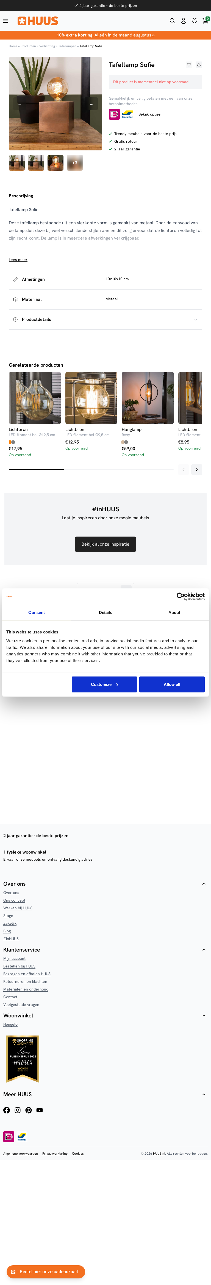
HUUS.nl (159, 1153)
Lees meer (18, 259)
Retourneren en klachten (25, 981)
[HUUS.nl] (89, 20)
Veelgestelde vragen (21, 1004)
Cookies (78, 1153)
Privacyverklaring (55, 1153)
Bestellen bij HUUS (19, 966)
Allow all (172, 684)
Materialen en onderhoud (25, 989)
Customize (101, 684)
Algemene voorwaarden (20, 1153)
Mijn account (14, 958)
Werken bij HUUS (17, 907)
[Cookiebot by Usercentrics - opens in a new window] (181, 597)
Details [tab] (105, 612)
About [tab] (174, 612)
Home (13, 46)
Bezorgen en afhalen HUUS (27, 973)
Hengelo (10, 1024)
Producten (28, 46)
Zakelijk (9, 923)
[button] (189, 64)
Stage (8, 915)
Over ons (11, 892)
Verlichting (47, 46)
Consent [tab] (36, 612)
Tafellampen (67, 46)
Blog (7, 930)
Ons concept (14, 900)
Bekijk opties (149, 114)
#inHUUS (11, 938)
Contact (10, 996)
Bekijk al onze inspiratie (105, 544)
